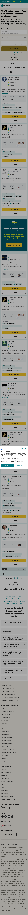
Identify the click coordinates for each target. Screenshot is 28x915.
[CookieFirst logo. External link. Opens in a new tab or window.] (1, 449)
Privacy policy (24, 448)
